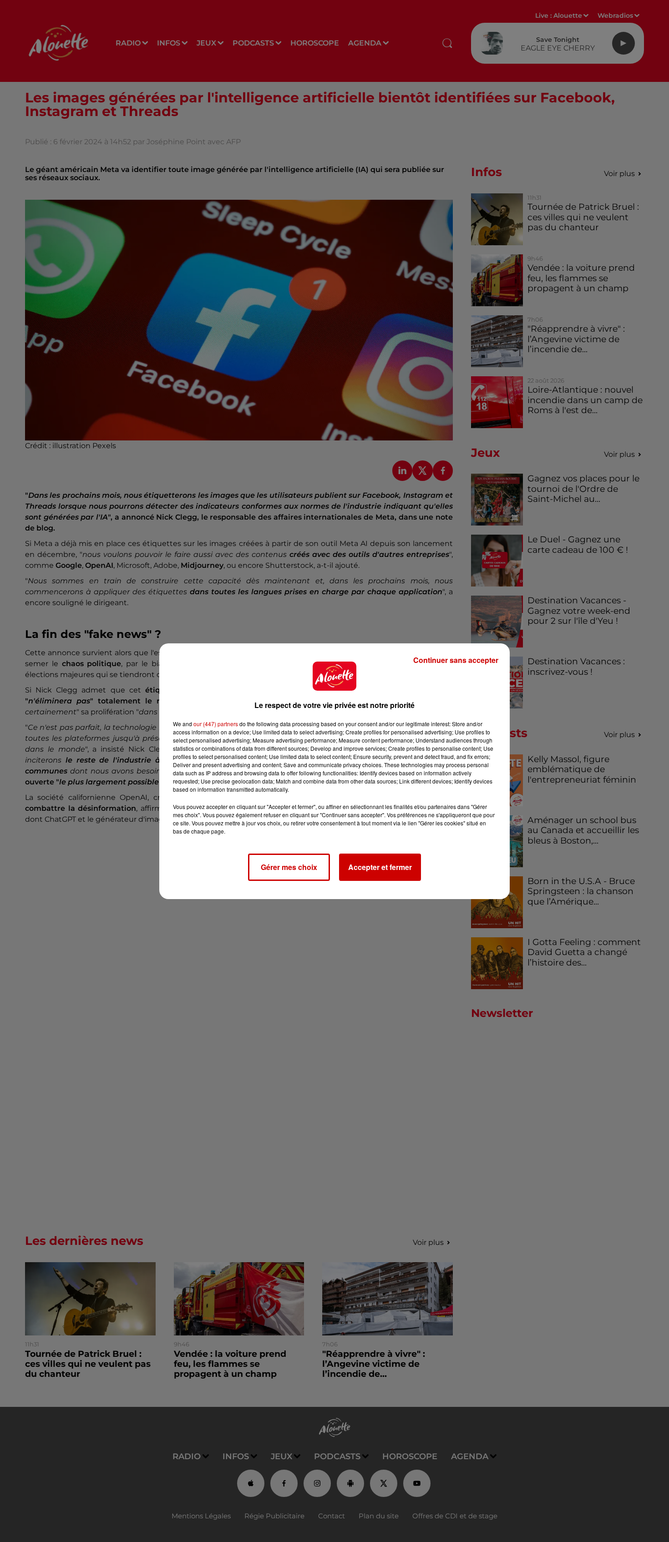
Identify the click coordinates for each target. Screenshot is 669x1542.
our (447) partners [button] (215, 724)
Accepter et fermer (380, 867)
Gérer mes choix (289, 867)
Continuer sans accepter (455, 660)
